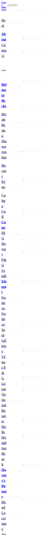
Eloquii (4, 286)
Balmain (4, 89)
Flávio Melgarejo (3, 6)
